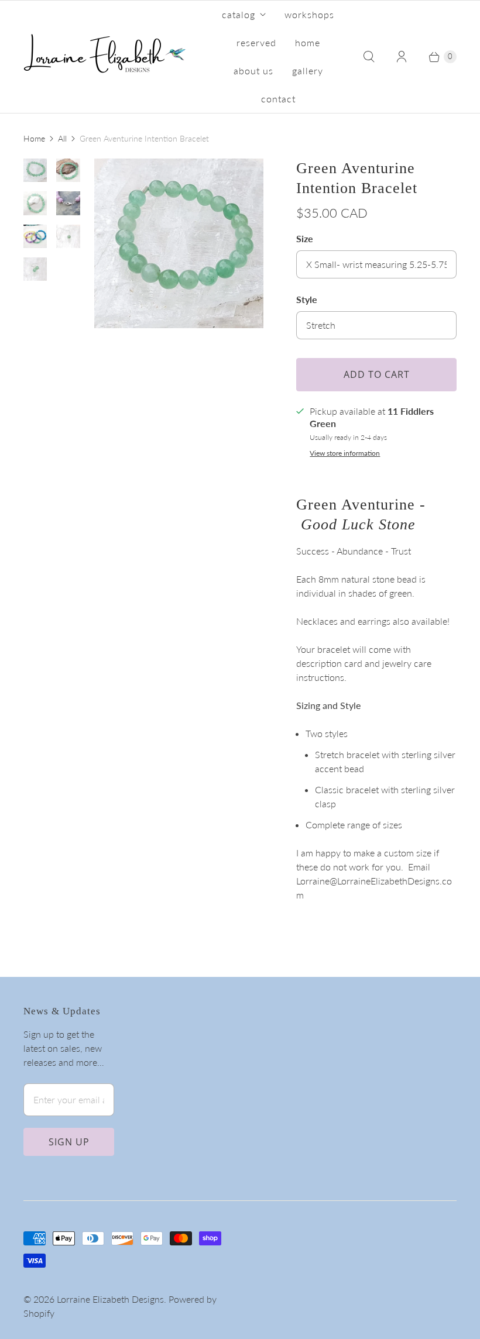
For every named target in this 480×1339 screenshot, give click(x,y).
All (62, 138)
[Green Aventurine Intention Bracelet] (179, 243)
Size (304, 238)
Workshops (309, 14)
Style (306, 299)
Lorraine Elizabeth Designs (110, 1298)
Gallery (307, 70)
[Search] (368, 57)
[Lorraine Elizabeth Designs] (105, 56)
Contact (278, 98)
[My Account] (401, 57)
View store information (345, 453)
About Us (253, 70)
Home (307, 42)
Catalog (238, 14)
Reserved (256, 42)
